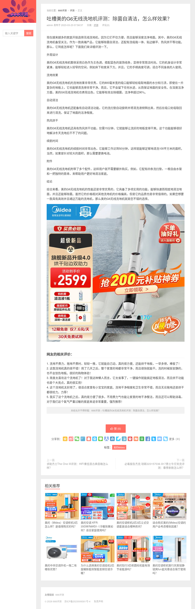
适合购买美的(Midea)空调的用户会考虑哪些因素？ (169, 524)
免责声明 (98, 601)
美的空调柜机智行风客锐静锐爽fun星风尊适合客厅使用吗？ (169, 569)
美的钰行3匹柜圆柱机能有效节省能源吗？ (133, 567)
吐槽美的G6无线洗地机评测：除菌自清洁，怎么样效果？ (109, 18)
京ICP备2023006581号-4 (77, 601)
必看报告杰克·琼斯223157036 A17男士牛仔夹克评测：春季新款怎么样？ (155, 465)
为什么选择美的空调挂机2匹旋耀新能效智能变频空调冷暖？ (97, 569)
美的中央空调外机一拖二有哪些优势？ (61, 567)
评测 (72, 10)
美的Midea (119, 447)
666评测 (18, 11)
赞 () (117, 428)
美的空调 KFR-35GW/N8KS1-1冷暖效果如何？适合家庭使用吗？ (97, 526)
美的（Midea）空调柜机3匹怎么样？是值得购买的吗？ (61, 524)
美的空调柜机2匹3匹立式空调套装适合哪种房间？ (133, 524)
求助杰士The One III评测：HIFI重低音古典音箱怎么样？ (77, 465)
